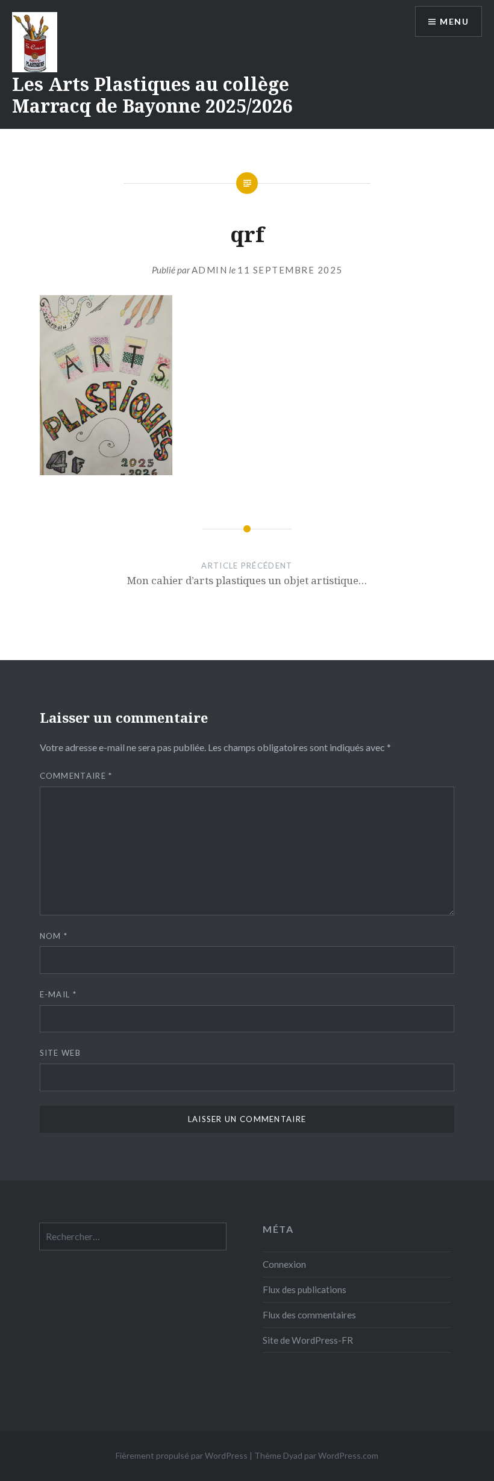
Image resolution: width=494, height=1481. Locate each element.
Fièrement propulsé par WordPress (182, 1455)
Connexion (284, 1264)
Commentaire (76, 776)
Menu (454, 21)
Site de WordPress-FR (308, 1340)
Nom (54, 936)
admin (210, 269)
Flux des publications (304, 1289)
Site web (60, 1053)
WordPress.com (348, 1455)
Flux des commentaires (309, 1314)
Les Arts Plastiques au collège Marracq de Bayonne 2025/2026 (152, 95)
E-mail (58, 994)
